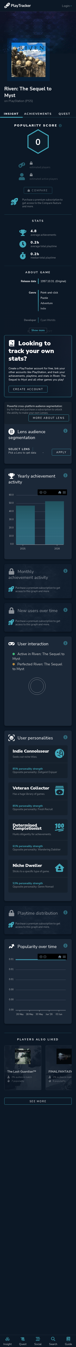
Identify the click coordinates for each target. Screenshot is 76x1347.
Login (66, 6)
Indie (43, 308)
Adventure (47, 303)
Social (38, 1344)
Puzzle (44, 298)
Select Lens (19, 449)
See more (38, 1101)
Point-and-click (49, 292)
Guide (68, 1344)
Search (53, 1344)
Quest (23, 1344)
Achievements (38, 114)
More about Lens (49, 418)
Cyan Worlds (48, 320)
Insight (7, 1344)
